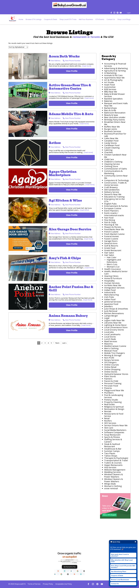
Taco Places (109, 453)
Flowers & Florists (112, 227)
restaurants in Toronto (86, 37)
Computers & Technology (116, 180)
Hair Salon (109, 252)
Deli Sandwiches (112, 189)
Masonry (108, 343)
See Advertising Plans (118, 571)
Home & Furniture (113, 278)
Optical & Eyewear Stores (116, 374)
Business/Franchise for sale (115, 134)
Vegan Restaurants (113, 465)
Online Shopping (112, 369)
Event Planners (111, 210)
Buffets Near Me (112, 126)
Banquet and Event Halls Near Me (116, 104)
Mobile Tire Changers (114, 353)
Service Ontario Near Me (116, 425)
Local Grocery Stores (114, 329)
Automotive (109, 87)
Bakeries (108, 101)
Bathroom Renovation (114, 112)
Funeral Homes (111, 236)
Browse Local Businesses (120, 579)
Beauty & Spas (111, 115)
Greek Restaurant (112, 250)
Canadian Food (111, 140)
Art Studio (109, 82)
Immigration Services (114, 287)
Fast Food (108, 217)
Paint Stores (110, 376)
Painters (108, 378)
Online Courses (111, 364)
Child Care (109, 159)
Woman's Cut (113, 266)
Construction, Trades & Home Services (115, 183)
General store (110, 243)
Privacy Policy (48, 584)
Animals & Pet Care (113, 75)
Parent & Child (111, 381)
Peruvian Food (111, 385)
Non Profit (109, 357)
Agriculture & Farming (115, 70)
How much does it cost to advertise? (120, 555)
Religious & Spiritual (114, 406)
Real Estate (109, 404)
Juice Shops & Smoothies (116, 308)
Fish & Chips (110, 222)
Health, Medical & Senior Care (116, 272)
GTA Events (99, 19)
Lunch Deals (110, 339)
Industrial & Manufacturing (111, 293)
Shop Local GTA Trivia (68, 19)
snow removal (111, 488)
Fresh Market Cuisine (114, 234)
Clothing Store (111, 166)
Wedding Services (112, 472)
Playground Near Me (114, 390)
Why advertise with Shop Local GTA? (122, 560)
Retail (106, 418)
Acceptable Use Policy (63, 584)
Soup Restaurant (112, 434)
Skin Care (108, 427)
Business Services (112, 131)
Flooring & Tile (111, 224)
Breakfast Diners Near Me (115, 123)
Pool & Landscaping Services (113, 396)
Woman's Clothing (113, 486)
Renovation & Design (114, 409)
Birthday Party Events (114, 119)
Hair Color (111, 257)
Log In (129, 13)
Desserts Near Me (112, 194)
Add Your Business (86, 19)
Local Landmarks (112, 334)
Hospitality (109, 280)
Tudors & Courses (113, 462)
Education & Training (114, 196)
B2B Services (110, 89)
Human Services (112, 283)
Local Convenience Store (116, 327)
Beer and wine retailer (114, 117)
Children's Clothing (113, 161)
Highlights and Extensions (114, 260)
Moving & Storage (112, 355)
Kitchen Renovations (114, 313)
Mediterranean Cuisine (115, 346)
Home (21, 19)
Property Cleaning (113, 402)
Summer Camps (112, 451)
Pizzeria (108, 388)
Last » (64, 343)
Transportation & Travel (116, 460)
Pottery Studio (111, 399)
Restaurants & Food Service (113, 414)
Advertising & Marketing (116, 68)
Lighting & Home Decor (115, 325)
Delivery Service (111, 192)
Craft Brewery (111, 187)
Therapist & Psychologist (116, 458)
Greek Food (109, 248)
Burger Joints (110, 129)
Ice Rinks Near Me (112, 285)
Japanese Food (111, 304)
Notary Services (111, 360)
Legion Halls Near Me (114, 320)
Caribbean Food (111, 145)
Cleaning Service (112, 164)
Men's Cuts (112, 264)
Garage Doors (111, 241)
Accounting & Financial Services (115, 64)
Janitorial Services (112, 301)
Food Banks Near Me (114, 229)
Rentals (107, 411)
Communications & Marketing (113, 172)
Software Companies (114, 432)
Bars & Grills (110, 110)
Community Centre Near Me (116, 176)
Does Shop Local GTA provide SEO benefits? (123, 566)
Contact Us (115, 583)
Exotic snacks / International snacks (114, 214)
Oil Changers (110, 362)
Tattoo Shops (110, 455)
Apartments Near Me (114, 77)
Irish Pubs (109, 297)
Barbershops (110, 108)
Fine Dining (109, 220)
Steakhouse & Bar (112, 448)
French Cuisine (111, 231)
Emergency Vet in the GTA (114, 200)
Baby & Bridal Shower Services (114, 95)
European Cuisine (112, 208)
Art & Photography (113, 80)
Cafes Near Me (111, 138)
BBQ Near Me (110, 91)
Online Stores (110, 371)
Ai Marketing (110, 73)
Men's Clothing (111, 348)
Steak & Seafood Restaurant (112, 445)
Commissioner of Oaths (115, 168)
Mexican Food (110, 350)
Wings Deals (110, 483)
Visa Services (110, 467)
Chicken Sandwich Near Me (115, 155)
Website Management (114, 469)
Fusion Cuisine (111, 238)
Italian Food (109, 299)
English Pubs (110, 203)
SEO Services (110, 423)
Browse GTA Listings (34, 19)
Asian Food (109, 84)
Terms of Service (34, 584)
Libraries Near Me (112, 322)
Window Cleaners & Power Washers (113, 475)
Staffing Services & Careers (113, 440)
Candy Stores (110, 143)
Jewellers (108, 306)
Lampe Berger (111, 315)
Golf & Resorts (111, 245)
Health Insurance (112, 269)
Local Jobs (109, 332)
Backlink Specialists (113, 98)
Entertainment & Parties (116, 206)
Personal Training (112, 383)
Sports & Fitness (112, 437)
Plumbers (109, 392)
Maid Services (110, 341)
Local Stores (110, 336)
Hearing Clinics (111, 276)
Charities (108, 152)
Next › (57, 343)
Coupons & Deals (117, 575)
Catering (108, 150)
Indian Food (109, 290)
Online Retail (110, 367)
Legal (106, 318)
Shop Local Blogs (124, 19)
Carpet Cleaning (112, 147)
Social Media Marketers (115, 430)
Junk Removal (110, 311)
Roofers (108, 420)
